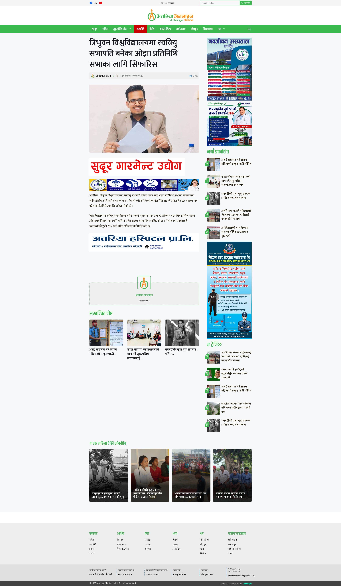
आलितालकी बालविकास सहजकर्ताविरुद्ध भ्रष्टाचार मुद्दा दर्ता (234, 231)
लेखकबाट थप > (144, 300)
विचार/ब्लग (208, 29)
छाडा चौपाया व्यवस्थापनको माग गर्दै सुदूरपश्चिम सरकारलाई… (143, 354)
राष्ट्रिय (105, 29)
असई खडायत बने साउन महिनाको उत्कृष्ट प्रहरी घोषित (236, 161)
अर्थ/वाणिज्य (165, 29)
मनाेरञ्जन (181, 29)
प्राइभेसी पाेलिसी (234, 549)
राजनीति (140, 29)
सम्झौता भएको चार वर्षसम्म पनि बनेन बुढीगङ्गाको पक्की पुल (236, 407)
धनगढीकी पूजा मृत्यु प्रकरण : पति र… (181, 352)
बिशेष (151, 29)
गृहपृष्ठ (94, 29)
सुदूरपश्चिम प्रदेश (120, 29)
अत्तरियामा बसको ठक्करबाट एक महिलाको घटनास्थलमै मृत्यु (190, 495)
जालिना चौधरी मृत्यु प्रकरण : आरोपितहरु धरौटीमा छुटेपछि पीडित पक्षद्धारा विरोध (147, 493)
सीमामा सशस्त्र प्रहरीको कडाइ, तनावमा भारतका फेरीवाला (230, 495)
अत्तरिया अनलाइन (103, 76)
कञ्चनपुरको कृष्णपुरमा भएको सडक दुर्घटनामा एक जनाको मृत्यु (108, 495)
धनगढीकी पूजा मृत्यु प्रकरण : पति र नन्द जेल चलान (235, 195)
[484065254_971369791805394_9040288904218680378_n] (229, 70)
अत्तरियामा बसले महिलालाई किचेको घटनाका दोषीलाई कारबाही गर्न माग (236, 214)
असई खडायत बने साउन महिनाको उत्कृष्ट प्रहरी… (103, 352)
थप (219, 29)
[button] (249, 29)
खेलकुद (194, 29)
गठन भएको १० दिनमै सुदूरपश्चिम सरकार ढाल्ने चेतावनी (234, 373)
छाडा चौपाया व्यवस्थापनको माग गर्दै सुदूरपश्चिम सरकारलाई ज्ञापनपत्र (235, 180)
